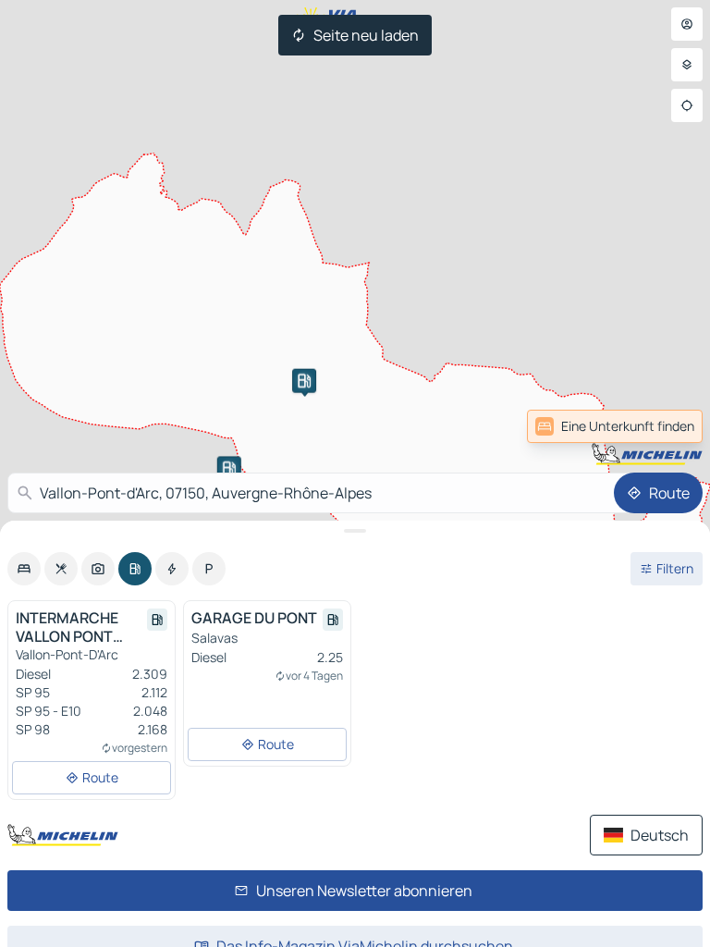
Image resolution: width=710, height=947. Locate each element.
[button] (304, 381)
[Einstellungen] (687, 64)
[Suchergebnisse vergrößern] (355, 531)
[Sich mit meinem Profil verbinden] (687, 24)
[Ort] (687, 105)
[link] (662, 426)
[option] (24, 568)
